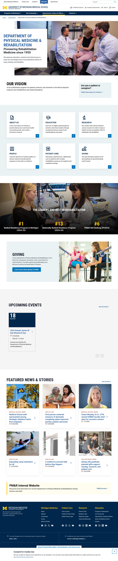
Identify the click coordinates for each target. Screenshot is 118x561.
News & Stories (45, 521)
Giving (43, 519)
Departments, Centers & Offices (104, 516)
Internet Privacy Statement (24, 557)
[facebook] (42, 526)
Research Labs (83, 514)
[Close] (114, 551)
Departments (54, 1)
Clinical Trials (82, 511)
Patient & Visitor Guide (68, 514)
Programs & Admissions (102, 511)
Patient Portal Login (67, 516)
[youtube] (52, 526)
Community (44, 516)
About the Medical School (102, 519)
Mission (43, 514)
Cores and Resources (85, 519)
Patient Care (25, 1)
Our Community (99, 514)
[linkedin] (86, 526)
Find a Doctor (65, 511)
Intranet (97, 521)
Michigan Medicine (49, 508)
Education (44, 1)
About (43, 511)
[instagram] (45, 526)
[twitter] (49, 526)
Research (35, 1)
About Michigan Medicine (11, 1)
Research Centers (84, 516)
